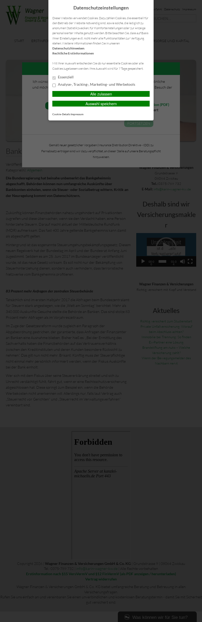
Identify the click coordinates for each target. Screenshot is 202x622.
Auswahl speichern (101, 103)
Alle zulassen (101, 94)
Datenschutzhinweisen (68, 48)
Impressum (77, 114)
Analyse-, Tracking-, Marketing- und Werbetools (96, 84)
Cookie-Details (61, 114)
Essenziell (65, 77)
